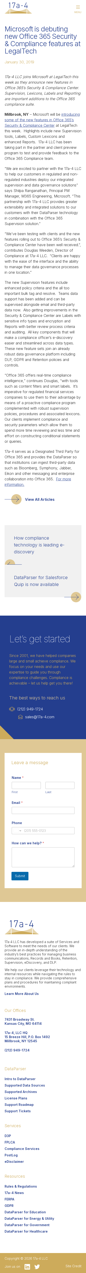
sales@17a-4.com (39, 717)
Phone (17, 823)
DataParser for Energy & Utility (29, 1218)
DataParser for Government (27, 1225)
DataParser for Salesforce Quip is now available (41, 581)
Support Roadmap (19, 1105)
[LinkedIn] (26, 1266)
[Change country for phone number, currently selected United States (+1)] (17, 830)
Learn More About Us (22, 994)
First (15, 792)
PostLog (11, 1155)
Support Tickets (18, 1111)
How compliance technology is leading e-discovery (39, 545)
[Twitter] (35, 1266)
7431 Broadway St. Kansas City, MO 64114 (23, 1021)
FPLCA (10, 1142)
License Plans (16, 1098)
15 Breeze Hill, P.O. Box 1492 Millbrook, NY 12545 (27, 1037)
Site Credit (73, 1266)
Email (17, 803)
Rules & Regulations (21, 1186)
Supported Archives (21, 1092)
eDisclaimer (14, 1161)
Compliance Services (22, 1149)
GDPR (9, 1206)
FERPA (9, 1199)
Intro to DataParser (20, 1079)
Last (48, 792)
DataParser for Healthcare (26, 1231)
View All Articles (40, 499)
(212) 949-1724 (30, 709)
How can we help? (28, 843)
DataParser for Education (25, 1212)
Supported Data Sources (25, 1085)
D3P (8, 1136)
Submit (20, 876)
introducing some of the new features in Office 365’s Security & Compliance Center (42, 120)
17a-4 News (14, 1193)
